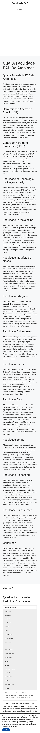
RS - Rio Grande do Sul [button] (9, 653)
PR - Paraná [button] (7, 646)
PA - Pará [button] (7, 688)
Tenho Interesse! (28, 5)
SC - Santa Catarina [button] (9, 649)
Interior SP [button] (7, 630)
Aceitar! (6, 729)
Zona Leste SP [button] (8, 615)
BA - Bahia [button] (7, 661)
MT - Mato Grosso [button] (8, 676)
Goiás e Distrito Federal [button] (10, 669)
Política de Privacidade (9, 726)
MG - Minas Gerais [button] (9, 638)
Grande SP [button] (7, 626)
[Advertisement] (20, 35)
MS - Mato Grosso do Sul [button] (10, 672)
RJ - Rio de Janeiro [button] (9, 634)
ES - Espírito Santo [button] (9, 642)
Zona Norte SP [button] (8, 611)
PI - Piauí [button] (7, 680)
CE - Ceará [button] (7, 665)
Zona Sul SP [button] (7, 619)
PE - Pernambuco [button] (8, 657)
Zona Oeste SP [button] (8, 622)
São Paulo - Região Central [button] (10, 607)
